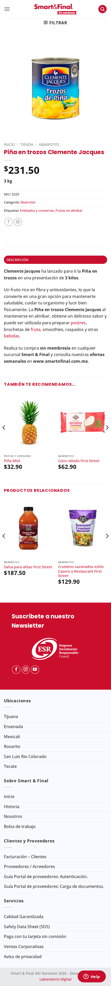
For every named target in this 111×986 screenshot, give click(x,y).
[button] (7, 9)
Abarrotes (49, 144)
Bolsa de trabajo (20, 826)
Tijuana (11, 716)
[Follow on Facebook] (16, 669)
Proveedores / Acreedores (29, 866)
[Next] (107, 437)
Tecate (10, 766)
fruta (36, 329)
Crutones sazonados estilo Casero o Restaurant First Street (81, 571)
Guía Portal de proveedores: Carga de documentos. (54, 886)
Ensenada (13, 726)
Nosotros (13, 816)
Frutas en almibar (69, 210)
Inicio (9, 144)
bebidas (11, 336)
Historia (11, 806)
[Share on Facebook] (8, 222)
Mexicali (12, 736)
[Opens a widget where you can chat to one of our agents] (91, 977)
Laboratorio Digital (55, 979)
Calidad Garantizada (23, 916)
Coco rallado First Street (78, 461)
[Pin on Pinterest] (18, 222)
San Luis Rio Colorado (25, 756)
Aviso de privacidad (23, 956)
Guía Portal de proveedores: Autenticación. (46, 876)
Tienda (26, 144)
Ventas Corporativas (24, 946)
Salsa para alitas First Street (28, 567)
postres (78, 323)
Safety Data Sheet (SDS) (27, 926)
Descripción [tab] (17, 259)
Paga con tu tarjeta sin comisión (35, 936)
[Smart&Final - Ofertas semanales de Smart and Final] (55, 9)
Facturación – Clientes (25, 856)
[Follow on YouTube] (35, 669)
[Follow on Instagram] (25, 669)
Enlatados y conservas (37, 210)
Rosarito (12, 746)
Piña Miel (12, 461)
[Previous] (4, 437)
